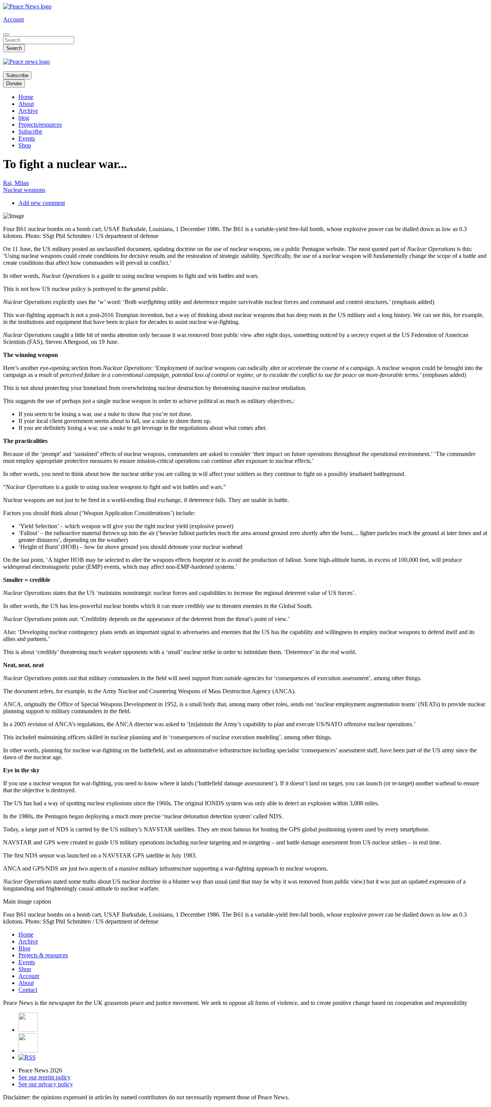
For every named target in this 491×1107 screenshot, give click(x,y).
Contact (27, 989)
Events (26, 138)
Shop (24, 145)
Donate (14, 83)
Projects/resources (40, 124)
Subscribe (17, 75)
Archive (28, 110)
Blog (24, 948)
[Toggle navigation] (6, 34)
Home (25, 97)
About (26, 104)
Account (13, 19)
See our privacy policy (45, 1084)
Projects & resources (43, 955)
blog (23, 117)
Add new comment (41, 203)
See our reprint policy (44, 1077)
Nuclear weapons (24, 190)
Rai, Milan (16, 183)
